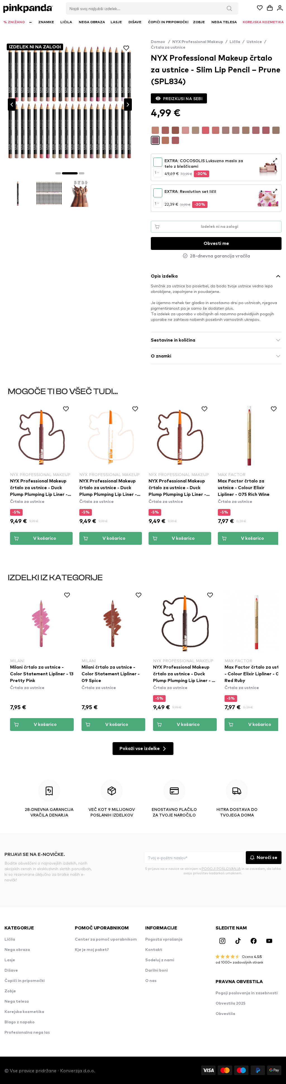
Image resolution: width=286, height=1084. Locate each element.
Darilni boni (156, 970)
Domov (160, 42)
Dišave (11, 970)
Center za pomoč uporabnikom (106, 939)
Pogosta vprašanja (163, 939)
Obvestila (225, 1014)
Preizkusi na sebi (182, 98)
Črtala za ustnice (168, 47)
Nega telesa (16, 1001)
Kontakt (153, 950)
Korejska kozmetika (24, 1012)
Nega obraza (17, 950)
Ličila (235, 42)
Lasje (9, 960)
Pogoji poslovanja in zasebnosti (247, 993)
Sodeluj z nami (159, 960)
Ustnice (254, 42)
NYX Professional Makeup (197, 42)
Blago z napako (19, 1022)
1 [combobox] (155, 172)
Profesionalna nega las (27, 1033)
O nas (150, 981)
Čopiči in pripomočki (24, 981)
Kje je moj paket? (92, 950)
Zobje (10, 991)
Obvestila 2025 (231, 1003)
